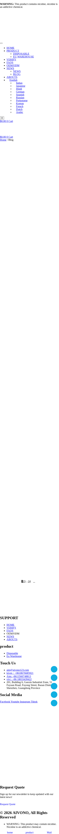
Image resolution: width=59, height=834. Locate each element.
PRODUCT (13, 50)
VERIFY (11, 59)
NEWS (10, 68)
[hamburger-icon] (1, 43)
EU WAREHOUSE (23, 56)
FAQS (10, 62)
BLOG (16, 74)
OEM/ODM (13, 65)
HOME (10, 47)
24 (29, 581)
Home (3, 139)
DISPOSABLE (21, 53)
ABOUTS (12, 77)
